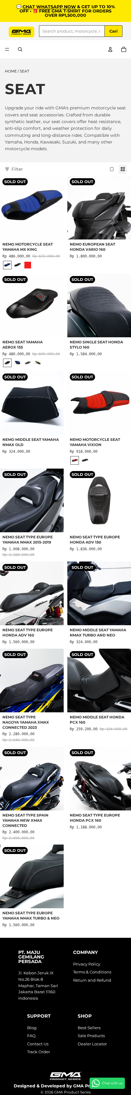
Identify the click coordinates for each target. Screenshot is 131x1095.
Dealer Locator (92, 1043)
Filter (17, 169)
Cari (113, 31)
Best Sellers (89, 1027)
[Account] (110, 49)
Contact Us (37, 1043)
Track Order (38, 1051)
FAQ (31, 1035)
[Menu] (7, 49)
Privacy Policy (86, 964)
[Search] (20, 49)
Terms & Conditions (92, 971)
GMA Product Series (72, 1092)
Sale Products (91, 1035)
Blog (32, 1027)
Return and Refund (92, 980)
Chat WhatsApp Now (49, 6)
